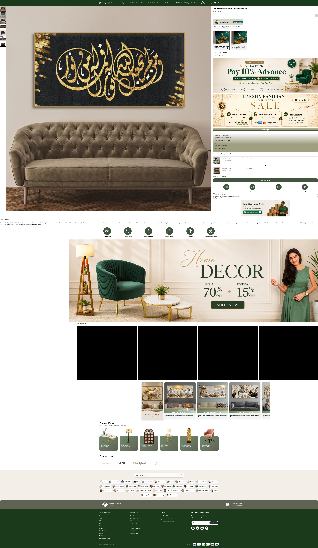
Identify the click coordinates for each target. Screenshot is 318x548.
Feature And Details (220, 194)
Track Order (165, 515)
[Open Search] (215, 3)
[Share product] (316, 15)
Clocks (101, 535)
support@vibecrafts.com (168, 521)
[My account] (211, 3)
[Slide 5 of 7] (3, 33)
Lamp (100, 525)
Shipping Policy (134, 520)
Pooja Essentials (195, 3)
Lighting (186, 3)
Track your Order (134, 533)
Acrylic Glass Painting (104, 538)
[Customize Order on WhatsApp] (265, 208)
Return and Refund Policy (136, 518)
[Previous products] (167, 401)
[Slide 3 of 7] (3, 21)
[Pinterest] (206, 528)
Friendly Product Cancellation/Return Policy (227, 196)
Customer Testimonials (135, 528)
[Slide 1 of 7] (3, 9)
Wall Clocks (165, 3)
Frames (101, 533)
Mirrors (143, 3)
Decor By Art (130, 3)
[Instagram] (197, 528)
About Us (132, 515)
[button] (217, 11)
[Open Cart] (218, 3)
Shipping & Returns (220, 198)
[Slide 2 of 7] (3, 15)
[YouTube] (202, 528)
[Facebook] (193, 528)
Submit (214, 523)
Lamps (172, 3)
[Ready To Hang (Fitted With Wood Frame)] (221, 40)
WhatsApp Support (167, 518)
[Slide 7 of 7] (3, 45)
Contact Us (132, 530)
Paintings (122, 3)
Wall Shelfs (179, 3)
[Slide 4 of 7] (3, 27)
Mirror (101, 520)
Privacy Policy (133, 523)
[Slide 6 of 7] (3, 39)
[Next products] (267, 401)
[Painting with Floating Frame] (239, 40)
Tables (137, 3)
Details (239, 26)
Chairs (158, 3)
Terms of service (134, 525)
